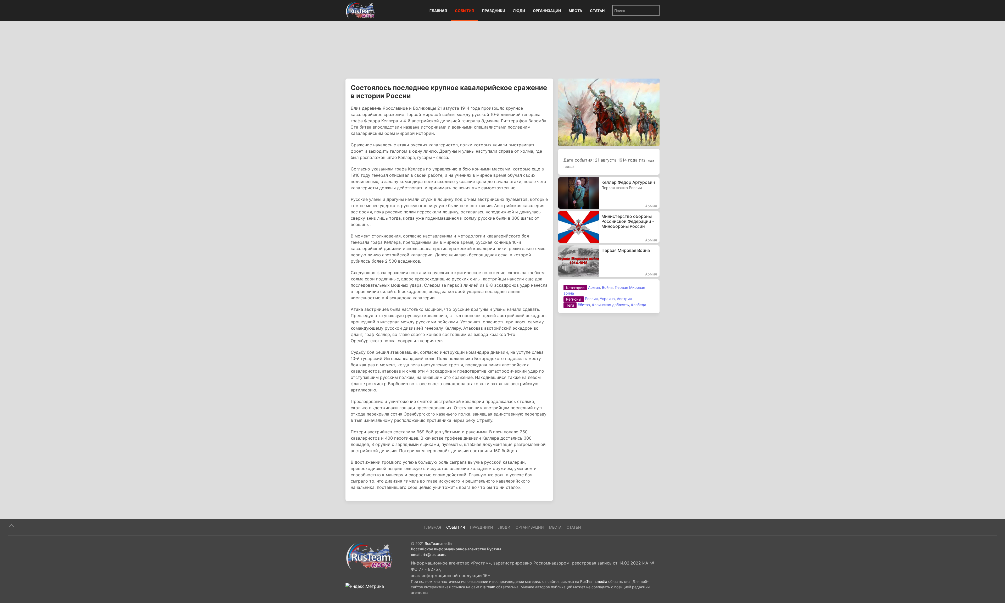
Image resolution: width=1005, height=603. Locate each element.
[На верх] (11, 525)
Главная (438, 10)
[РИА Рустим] (369, 556)
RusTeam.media (438, 543)
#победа (638, 304)
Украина (607, 298)
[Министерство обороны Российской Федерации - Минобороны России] (609, 227)
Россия (591, 298)
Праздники (493, 10)
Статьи (597, 10)
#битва (584, 304)
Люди (519, 10)
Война (607, 287)
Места (575, 10)
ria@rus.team (434, 554)
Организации (547, 10)
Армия (594, 287)
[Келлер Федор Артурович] (609, 193)
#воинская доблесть (610, 304)
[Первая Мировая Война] (609, 261)
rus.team (487, 587)
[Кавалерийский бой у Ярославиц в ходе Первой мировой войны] (609, 111)
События (464, 10)
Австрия (624, 298)
